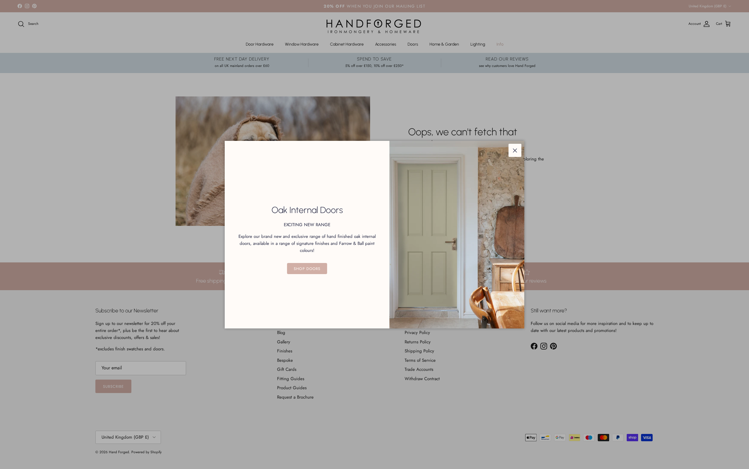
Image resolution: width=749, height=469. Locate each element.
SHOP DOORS (307, 268)
